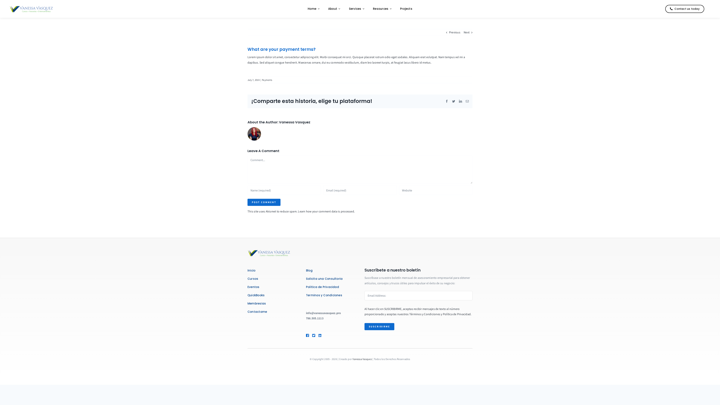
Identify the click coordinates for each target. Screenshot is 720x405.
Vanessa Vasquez (294, 122)
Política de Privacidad (457, 314)
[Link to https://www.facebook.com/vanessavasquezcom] (307, 335)
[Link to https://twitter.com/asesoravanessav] (313, 335)
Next (467, 32)
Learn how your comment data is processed (326, 211)
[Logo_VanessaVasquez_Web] (31, 6)
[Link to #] (709, 9)
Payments (267, 80)
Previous (454, 32)
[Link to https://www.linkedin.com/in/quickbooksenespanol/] (325, 335)
